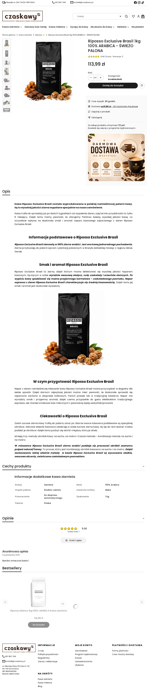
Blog (40, 686)
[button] (126, 16)
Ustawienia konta (83, 661)
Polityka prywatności (48, 654)
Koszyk (78, 657)
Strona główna (8, 35)
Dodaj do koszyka (113, 85)
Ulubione (79, 665)
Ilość (90, 72)
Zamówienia (81, 650)
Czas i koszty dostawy (123, 654)
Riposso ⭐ (40, 35)
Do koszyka (39, 624)
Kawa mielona (45, 682)
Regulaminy (44, 657)
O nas (41, 650)
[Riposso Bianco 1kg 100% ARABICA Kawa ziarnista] (38, 592)
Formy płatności (120, 650)
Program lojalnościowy (86, 654)
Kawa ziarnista (25, 35)
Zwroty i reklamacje (47, 661)
